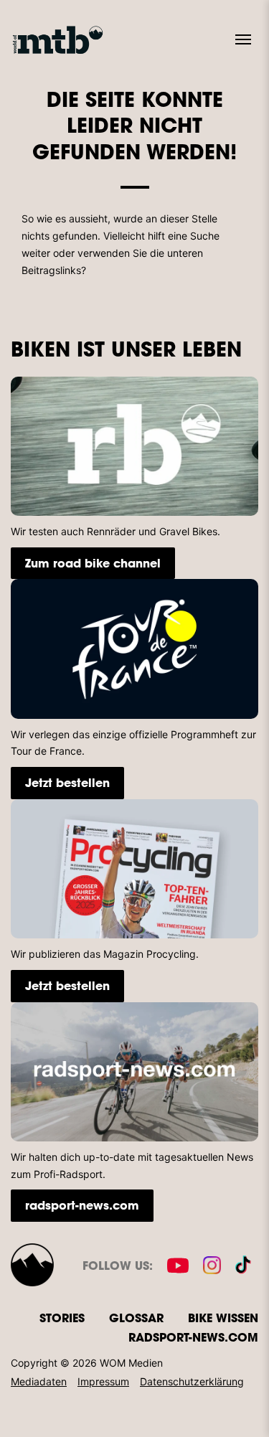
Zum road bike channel (93, 562)
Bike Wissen (223, 1317)
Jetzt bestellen (67, 782)
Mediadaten (39, 1381)
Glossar (136, 1317)
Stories (62, 1317)
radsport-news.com (82, 1204)
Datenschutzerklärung (192, 1381)
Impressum (103, 1381)
